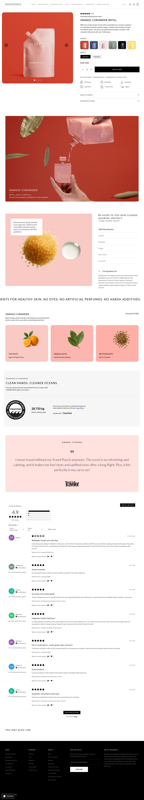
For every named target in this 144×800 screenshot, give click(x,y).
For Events (8, 767)
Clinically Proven (53, 767)
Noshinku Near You (11, 760)
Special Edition (103, 4)
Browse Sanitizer (10, 754)
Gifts (67, 4)
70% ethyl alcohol (105, 229)
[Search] (134, 4)
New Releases (43, 4)
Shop (33, 4)
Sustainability (77, 4)
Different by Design (54, 770)
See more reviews (72, 712)
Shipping (31, 760)
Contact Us (8, 773)
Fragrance (90, 4)
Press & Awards (53, 757)
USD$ (124, 4)
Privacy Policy (33, 770)
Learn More (80, 408)
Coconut (102, 261)
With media (52, 529)
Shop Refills (8, 757)
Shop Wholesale (10, 770)
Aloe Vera (102, 254)
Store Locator (52, 780)
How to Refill (52, 773)
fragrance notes (87, 101)
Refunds (31, 763)
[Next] (66, 45)
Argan (100, 248)
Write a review (128, 505)
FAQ (30, 757)
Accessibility (32, 767)
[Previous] (6, 45)
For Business (9, 763)
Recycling (51, 763)
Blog (49, 754)
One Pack (85, 57)
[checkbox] (53, 529)
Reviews (50, 760)
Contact (31, 754)
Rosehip (101, 242)
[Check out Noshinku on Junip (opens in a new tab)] (75, 716)
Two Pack (97, 57)
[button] (87, 13)
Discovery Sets (57, 4)
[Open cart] (138, 4)
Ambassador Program (54, 776)
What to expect (86, 95)
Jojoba (101, 235)
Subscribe (79, 769)
